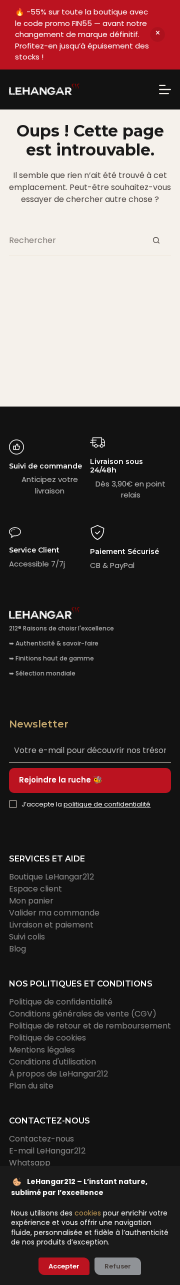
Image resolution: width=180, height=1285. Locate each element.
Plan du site (31, 1086)
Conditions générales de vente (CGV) (82, 1014)
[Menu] (165, 90)
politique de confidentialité (107, 804)
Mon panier (31, 900)
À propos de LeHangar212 (58, 1074)
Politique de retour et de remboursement (90, 1026)
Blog (17, 948)
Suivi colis (27, 936)
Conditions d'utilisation (52, 1062)
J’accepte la (86, 804)
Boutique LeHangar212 (51, 876)
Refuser (117, 1266)
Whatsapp (29, 1162)
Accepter (64, 1266)
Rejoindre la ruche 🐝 (60, 779)
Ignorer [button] (157, 34)
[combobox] (75, 241)
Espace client (35, 888)
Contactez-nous (41, 1138)
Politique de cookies (47, 1038)
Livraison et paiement (51, 924)
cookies (87, 1213)
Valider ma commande (54, 912)
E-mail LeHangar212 (47, 1150)
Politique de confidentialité (60, 1002)
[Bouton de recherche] (156, 240)
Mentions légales (42, 1050)
